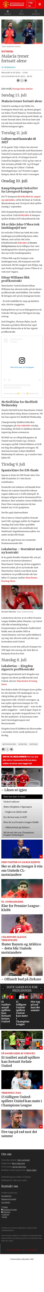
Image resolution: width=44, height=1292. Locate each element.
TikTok (4, 1217)
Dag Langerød (23, 1160)
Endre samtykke (31, 1250)
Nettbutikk (35, 14)
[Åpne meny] (39, 4)
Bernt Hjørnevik (18, 1163)
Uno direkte (5, 1202)
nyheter (23, 744)
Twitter (5, 1207)
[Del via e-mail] (25, 80)
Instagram (6, 1212)
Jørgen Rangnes (19, 1167)
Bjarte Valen (32, 1170)
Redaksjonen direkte (8, 1199)
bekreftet (24, 215)
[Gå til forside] (13, 4)
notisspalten (9, 744)
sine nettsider (23, 425)
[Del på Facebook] (18, 80)
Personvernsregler (14, 1250)
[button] (3, 988)
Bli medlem (7, 14)
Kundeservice (6, 1196)
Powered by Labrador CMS (22, 1259)
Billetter (21, 14)
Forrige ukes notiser (22, 89)
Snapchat (5, 1214)
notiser (33, 744)
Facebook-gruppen (10, 1210)
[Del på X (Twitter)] (22, 80)
